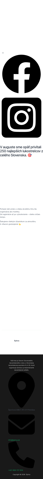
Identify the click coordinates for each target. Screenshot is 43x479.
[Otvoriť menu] (3, 53)
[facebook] (21, 93)
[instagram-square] (21, 140)
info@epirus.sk (14, 440)
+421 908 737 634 (15, 470)
